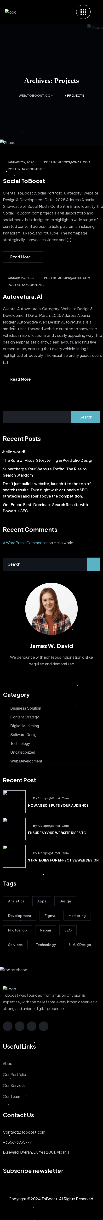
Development (19, 915)
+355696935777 (17, 1142)
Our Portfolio (14, 1074)
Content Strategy (24, 717)
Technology (20, 744)
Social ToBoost (24, 180)
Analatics (16, 901)
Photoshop (17, 930)
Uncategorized (22, 752)
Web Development (26, 761)
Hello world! (14, 451)
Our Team (11, 1096)
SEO (68, 930)
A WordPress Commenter (25, 542)
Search (86, 416)
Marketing (77, 915)
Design (65, 901)
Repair (45, 930)
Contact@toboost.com (24, 1132)
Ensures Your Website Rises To (57, 833)
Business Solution (25, 708)
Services (15, 944)
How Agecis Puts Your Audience (58, 805)
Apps (41, 901)
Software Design (24, 735)
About (8, 1063)
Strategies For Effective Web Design (63, 860)
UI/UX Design (80, 944)
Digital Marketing (24, 726)
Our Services (14, 1085)
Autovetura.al (22, 296)
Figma (50, 915)
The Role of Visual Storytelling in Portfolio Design (48, 460)
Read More (20, 256)
